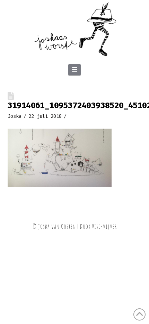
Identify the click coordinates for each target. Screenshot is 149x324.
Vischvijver (104, 226)
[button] (74, 70)
